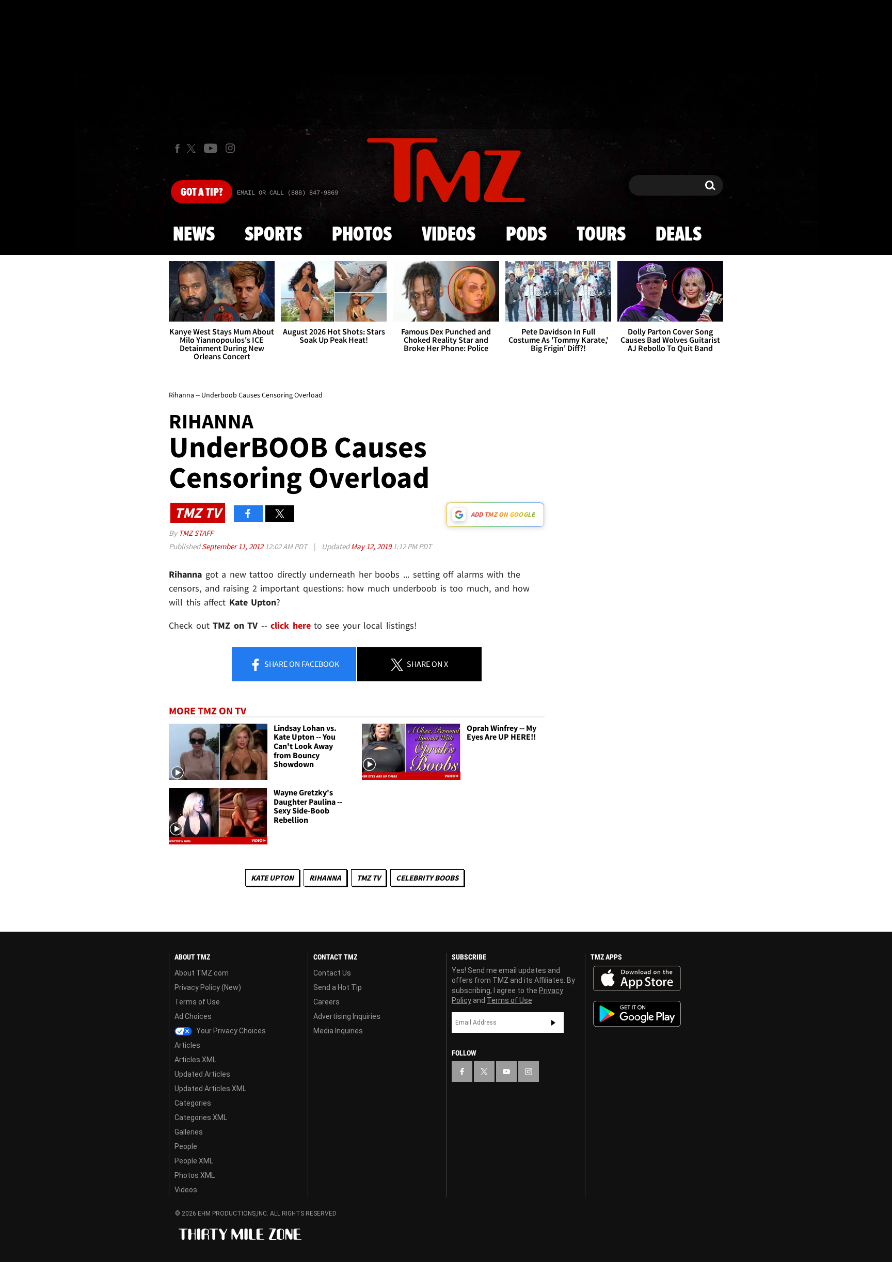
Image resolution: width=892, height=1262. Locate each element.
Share (301, 664)
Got (201, 192)
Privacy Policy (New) (207, 987)
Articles (187, 1045)
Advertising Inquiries (346, 1016)
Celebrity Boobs (427, 878)
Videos (448, 234)
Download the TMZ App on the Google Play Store (637, 1014)
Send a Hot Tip (337, 987)
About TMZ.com (201, 973)
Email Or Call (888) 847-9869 (287, 193)
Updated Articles (202, 1074)
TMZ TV (368, 878)
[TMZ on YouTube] (506, 1071)
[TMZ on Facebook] (177, 148)
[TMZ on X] (193, 148)
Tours (601, 234)
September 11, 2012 (233, 546)
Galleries (188, 1132)
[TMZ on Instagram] (230, 148)
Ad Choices (193, 1016)
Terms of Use (197, 1002)
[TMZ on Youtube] (210, 148)
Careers (326, 1002)
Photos (362, 234)
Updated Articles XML (210, 1088)
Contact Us (332, 973)
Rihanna (325, 878)
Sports (273, 234)
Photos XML (194, 1175)
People (185, 1146)
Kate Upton (272, 878)
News (194, 234)
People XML (193, 1161)
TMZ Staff (196, 533)
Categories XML (200, 1117)
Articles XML (195, 1060)
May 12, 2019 (372, 546)
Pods (526, 234)
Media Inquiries (338, 1031)
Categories (192, 1103)
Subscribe (553, 1022)
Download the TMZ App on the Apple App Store (637, 979)
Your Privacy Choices (230, 1031)
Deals (679, 234)
